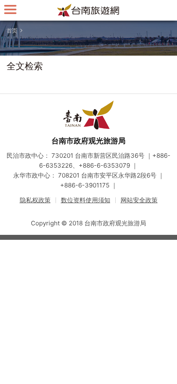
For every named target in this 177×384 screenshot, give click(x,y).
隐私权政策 (35, 200)
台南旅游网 (88, 10)
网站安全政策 (139, 200)
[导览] (10, 9)
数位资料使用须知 (85, 200)
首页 (12, 30)
